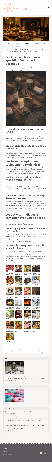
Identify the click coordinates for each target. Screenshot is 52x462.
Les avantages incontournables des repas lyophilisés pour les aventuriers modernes (25, 425)
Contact (5, 451)
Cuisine (27, 46)
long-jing (20, 46)
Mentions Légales (7, 454)
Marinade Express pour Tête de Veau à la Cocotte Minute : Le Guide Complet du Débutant (36, 350)
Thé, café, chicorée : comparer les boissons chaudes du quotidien (20, 417)
